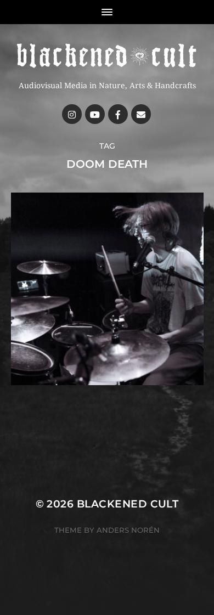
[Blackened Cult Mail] (141, 114)
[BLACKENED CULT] (107, 56)
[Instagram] (72, 114)
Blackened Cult (128, 504)
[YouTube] (95, 114)
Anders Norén (128, 530)
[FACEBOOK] (118, 114)
